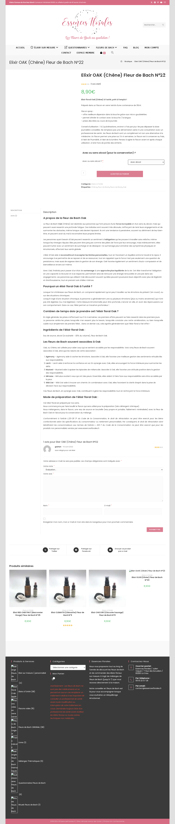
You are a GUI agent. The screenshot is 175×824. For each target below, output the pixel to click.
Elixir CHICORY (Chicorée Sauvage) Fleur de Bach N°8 (107, 613)
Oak (124, 187)
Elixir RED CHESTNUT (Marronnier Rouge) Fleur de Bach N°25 (28, 613)
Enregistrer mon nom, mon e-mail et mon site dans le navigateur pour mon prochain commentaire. (88, 522)
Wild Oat (50, 382)
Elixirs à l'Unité (97, 184)
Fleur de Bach (103, 187)
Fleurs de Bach (116, 187)
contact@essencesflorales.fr (148, 688)
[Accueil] (121, 61)
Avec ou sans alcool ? (92, 161)
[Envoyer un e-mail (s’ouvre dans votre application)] (164, 2)
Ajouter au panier (120, 174)
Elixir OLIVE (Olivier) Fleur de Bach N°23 (147, 578)
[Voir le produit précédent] (160, 74)
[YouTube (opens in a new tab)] (161, 2)
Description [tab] (16, 210)
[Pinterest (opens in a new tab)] (158, 2)
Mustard (49, 369)
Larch (48, 363)
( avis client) (96, 84)
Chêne (94, 187)
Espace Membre (86, 52)
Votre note (48, 466)
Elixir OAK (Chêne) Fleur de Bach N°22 (150, 61)
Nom (46, 505)
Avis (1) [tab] (14, 216)
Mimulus (49, 376)
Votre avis (48, 474)
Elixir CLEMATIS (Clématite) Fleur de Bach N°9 (67, 613)
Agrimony (50, 356)
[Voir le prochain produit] (164, 74)
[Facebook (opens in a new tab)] (155, 2)
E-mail (108, 505)
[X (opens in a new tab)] (151, 2)
